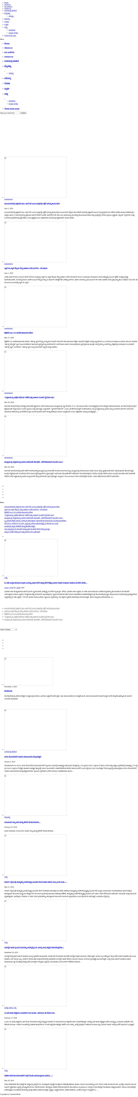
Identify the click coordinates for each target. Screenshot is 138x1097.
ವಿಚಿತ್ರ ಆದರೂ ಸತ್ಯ (10, 1008)
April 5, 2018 (8, 588)
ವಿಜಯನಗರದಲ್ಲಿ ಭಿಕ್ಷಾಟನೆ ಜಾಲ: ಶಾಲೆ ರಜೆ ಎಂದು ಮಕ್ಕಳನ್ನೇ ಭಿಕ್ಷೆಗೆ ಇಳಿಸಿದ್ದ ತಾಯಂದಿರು (32, 203)
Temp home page (10, 35)
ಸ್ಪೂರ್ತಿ (6, 24)
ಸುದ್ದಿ (5, 27)
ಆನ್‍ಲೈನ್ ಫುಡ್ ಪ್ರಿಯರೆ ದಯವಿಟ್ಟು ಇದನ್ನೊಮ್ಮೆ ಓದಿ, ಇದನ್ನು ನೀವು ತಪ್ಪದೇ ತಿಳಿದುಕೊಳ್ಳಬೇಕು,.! (34, 947)
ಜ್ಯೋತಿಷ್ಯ (7, 13)
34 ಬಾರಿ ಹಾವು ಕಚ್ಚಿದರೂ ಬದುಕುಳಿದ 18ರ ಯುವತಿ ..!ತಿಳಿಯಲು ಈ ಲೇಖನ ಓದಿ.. (29, 1013)
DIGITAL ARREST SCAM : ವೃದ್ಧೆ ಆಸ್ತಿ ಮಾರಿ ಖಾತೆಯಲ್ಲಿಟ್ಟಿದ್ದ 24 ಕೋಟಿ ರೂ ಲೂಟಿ (31, 523)
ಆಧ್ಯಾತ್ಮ (11, 16)
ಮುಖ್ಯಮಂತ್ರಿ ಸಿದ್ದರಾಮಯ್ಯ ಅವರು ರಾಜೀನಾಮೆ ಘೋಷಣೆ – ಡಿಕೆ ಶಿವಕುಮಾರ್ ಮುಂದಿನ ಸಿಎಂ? (33, 462)
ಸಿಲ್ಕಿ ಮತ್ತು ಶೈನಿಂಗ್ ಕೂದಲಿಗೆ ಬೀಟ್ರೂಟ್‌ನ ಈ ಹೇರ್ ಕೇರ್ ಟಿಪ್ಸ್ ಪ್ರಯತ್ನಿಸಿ (27, 529)
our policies (8, 6)
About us (7, 4)
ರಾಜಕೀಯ (12, 30)
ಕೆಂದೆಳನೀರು (8, 691)
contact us (7, 8)
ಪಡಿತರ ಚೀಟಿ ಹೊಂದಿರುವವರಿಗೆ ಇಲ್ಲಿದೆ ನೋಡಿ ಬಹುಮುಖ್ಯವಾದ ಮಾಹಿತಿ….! (28, 1075)
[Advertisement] (69, 130)
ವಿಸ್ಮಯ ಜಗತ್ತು (13, 33)
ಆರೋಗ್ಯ (7, 19)
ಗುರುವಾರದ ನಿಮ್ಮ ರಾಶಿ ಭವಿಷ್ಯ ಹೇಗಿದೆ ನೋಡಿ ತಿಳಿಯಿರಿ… (22, 822)
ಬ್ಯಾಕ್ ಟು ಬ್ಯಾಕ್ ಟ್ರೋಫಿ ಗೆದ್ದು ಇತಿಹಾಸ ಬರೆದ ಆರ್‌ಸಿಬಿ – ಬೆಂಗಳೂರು (25, 268)
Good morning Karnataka (8, 147)
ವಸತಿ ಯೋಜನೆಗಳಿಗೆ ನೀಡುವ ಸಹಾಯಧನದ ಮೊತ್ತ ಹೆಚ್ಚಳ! (22, 757)
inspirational (8, 199)
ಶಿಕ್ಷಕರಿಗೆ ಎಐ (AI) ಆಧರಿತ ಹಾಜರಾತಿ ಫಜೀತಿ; (18, 333)
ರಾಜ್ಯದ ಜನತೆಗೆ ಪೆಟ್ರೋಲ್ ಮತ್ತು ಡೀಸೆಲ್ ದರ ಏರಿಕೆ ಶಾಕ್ (22, 532)
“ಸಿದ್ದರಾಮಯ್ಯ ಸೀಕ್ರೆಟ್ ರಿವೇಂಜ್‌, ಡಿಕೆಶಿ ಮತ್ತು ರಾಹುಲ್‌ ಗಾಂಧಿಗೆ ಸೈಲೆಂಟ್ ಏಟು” (29, 397)
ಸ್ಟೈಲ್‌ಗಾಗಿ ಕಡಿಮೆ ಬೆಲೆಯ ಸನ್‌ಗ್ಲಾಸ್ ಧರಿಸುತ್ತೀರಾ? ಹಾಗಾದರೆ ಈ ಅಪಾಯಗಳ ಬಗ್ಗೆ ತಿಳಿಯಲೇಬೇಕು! (35, 521)
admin (18, 588)
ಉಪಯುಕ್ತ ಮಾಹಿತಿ (10, 10)
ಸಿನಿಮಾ (6, 22)
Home (6, 3)
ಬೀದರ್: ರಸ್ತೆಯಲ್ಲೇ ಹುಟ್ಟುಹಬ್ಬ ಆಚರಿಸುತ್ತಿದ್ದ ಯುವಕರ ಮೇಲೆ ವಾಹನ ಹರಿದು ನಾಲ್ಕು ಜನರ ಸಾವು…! (35, 882)
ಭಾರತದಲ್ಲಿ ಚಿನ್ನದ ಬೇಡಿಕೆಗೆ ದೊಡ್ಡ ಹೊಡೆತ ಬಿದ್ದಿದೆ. (19, 526)
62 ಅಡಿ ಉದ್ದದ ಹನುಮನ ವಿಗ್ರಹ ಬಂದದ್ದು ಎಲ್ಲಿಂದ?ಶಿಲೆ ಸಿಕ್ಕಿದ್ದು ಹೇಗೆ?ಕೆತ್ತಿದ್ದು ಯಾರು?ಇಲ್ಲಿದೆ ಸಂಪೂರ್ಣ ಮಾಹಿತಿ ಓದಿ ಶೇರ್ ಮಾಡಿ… (45, 583)
